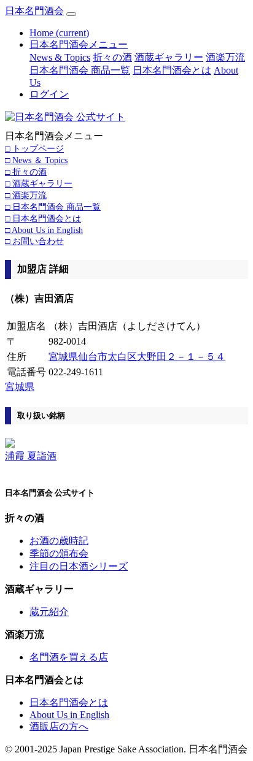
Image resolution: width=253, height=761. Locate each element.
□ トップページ (34, 148)
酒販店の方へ (58, 726)
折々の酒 (112, 57)
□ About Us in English (44, 230)
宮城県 (19, 386)
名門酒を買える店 (68, 657)
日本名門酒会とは (172, 70)
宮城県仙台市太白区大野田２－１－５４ (137, 356)
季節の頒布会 (58, 553)
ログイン (49, 94)
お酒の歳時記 (58, 540)
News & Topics (59, 57)
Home (59, 33)
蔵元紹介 (49, 611)
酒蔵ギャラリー (168, 57)
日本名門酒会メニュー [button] (78, 44)
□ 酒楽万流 (26, 195)
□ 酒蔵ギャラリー (38, 183)
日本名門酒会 (34, 11)
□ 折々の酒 (26, 172)
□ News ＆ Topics (36, 160)
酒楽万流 (225, 57)
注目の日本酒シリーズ (78, 566)
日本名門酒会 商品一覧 (79, 70)
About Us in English (69, 714)
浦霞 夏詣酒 (30, 456)
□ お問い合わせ (34, 241)
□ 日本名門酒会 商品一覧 (53, 207)
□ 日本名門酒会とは (43, 218)
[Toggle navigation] (71, 14)
